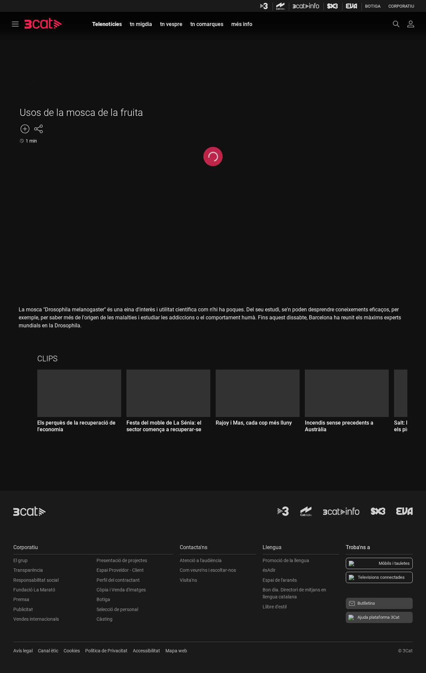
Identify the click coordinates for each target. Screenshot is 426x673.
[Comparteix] (38, 129)
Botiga (372, 6)
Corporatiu (401, 6)
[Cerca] (399, 24)
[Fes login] (411, 24)
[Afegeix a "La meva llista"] (25, 129)
